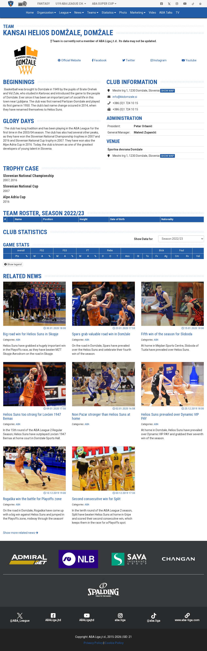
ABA (18, 339)
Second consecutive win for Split (96, 499)
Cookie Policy (114, 643)
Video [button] (152, 12)
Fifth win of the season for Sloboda (166, 334)
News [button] (77, 12)
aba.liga (120, 620)
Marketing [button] (136, 12)
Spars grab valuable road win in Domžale (101, 334)
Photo (123, 12)
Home (30, 12)
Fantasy (43, 3)
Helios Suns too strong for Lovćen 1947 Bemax (32, 416)
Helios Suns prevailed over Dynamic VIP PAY (170, 416)
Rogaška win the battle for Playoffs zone (32, 499)
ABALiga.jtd (53, 620)
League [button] (64, 12)
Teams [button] (91, 12)
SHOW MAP (167, 90)
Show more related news (19, 532)
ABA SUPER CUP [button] (103, 3)
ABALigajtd (86, 620)
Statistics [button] (108, 12)
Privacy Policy (93, 643)
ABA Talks (165, 12)
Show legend (14, 264)
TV (177, 12)
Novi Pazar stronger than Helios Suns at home (101, 416)
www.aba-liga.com (187, 620)
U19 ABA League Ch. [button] (70, 3)
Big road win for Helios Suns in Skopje (30, 334)
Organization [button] (45, 12)
